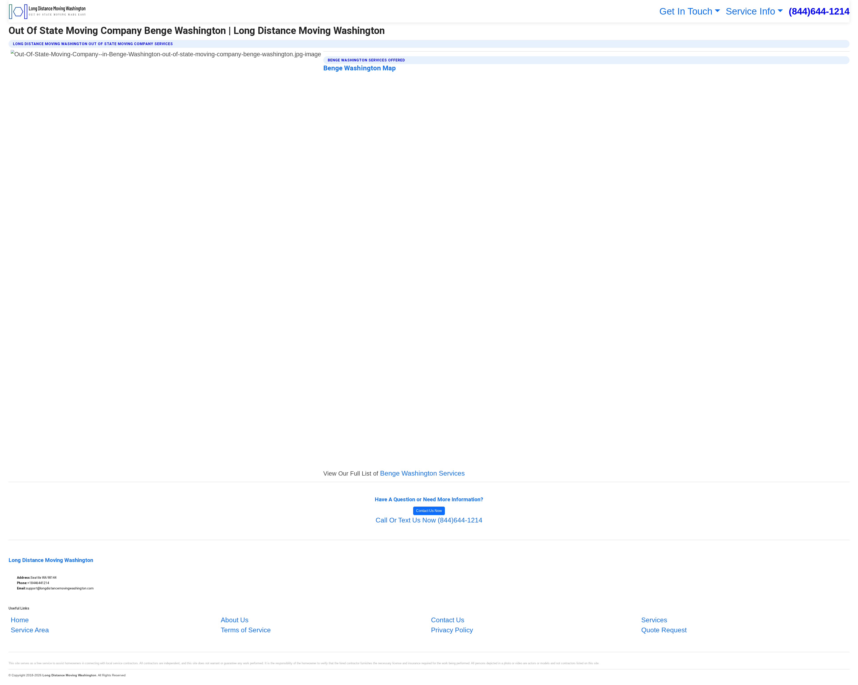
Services (654, 620)
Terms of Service (246, 630)
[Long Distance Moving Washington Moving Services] (47, 11)
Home (20, 620)
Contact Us (447, 620)
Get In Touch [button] (685, 11)
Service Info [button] (750, 11)
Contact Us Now (429, 511)
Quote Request (664, 630)
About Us (234, 620)
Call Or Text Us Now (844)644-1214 (429, 520)
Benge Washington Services (422, 473)
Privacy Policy (452, 630)
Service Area (30, 630)
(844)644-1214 (819, 11)
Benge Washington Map (359, 68)
